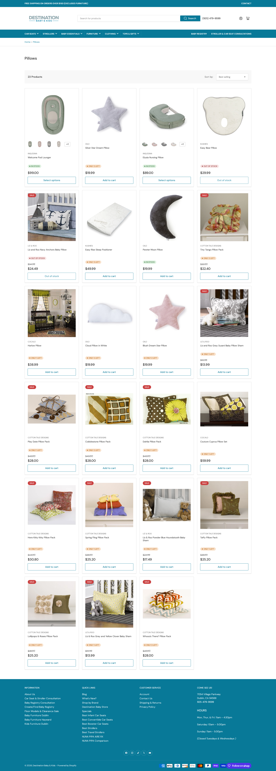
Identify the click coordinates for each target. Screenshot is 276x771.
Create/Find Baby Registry (39, 707)
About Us (30, 694)
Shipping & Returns (150, 702)
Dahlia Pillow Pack (152, 441)
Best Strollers (89, 728)
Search (192, 18)
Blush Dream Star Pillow (155, 345)
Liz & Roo (32, 246)
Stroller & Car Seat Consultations (231, 33)
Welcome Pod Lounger (39, 157)
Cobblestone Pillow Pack (98, 441)
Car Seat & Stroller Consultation (43, 698)
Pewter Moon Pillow (153, 249)
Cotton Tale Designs (210, 246)
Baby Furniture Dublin (37, 715)
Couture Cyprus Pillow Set (213, 441)
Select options (51, 180)
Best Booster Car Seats (95, 723)
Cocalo (32, 341)
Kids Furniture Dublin (36, 723)
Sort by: (209, 76)
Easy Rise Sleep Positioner (98, 249)
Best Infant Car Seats (94, 715)
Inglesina (32, 153)
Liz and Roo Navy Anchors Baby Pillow (47, 249)
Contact (246, 3)
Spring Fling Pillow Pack (97, 537)
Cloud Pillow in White (96, 345)
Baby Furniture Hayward (38, 719)
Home (27, 42)
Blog (84, 694)
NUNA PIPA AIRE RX (92, 736)
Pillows (36, 42)
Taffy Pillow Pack (209, 537)
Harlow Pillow (34, 345)
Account (144, 694)
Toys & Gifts (129, 33)
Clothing (110, 33)
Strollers (48, 33)
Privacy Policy (147, 707)
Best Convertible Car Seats (97, 719)
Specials (87, 711)
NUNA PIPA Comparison (95, 740)
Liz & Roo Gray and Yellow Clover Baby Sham (108, 636)
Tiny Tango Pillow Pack (211, 249)
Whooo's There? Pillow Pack (157, 636)
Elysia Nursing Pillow (153, 157)
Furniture (92, 33)
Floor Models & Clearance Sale (42, 711)
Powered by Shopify (66, 765)
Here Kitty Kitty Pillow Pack (41, 537)
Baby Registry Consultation (40, 702)
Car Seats (30, 33)
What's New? (89, 698)
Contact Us (146, 698)
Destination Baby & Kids (44, 765)
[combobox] (139, 18)
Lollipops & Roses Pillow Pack (43, 636)
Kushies (204, 144)
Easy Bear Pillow (208, 147)
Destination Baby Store (95, 707)
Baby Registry (199, 33)
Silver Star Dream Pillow (97, 147)
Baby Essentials (70, 33)
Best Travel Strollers (93, 732)
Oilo (87, 144)
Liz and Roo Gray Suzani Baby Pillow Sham (221, 345)
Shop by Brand (90, 702)
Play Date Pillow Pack (39, 441)
